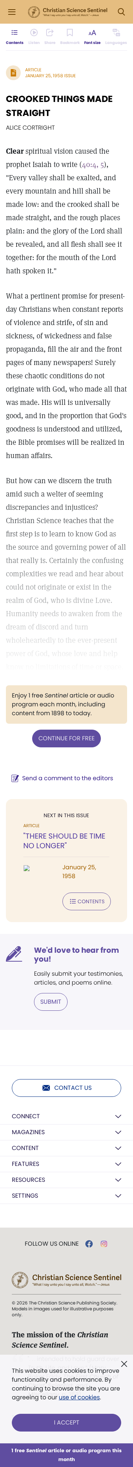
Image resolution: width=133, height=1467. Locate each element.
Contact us (73, 1088)
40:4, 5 (93, 164)
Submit (50, 1001)
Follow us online (52, 1244)
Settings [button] (25, 1195)
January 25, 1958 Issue (50, 75)
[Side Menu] (12, 12)
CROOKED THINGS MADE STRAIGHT (59, 106)
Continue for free (66, 738)
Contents (91, 901)
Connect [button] (26, 1116)
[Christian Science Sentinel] (67, 12)
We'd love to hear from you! (76, 954)
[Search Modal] (121, 12)
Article (33, 69)
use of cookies (79, 1397)
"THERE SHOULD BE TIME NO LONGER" (64, 841)
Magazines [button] (28, 1132)
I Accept (66, 1422)
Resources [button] (28, 1180)
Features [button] (25, 1164)
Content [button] (25, 1148)
